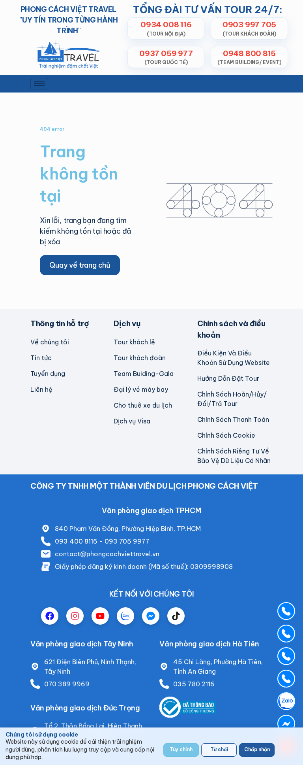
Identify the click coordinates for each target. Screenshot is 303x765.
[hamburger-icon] (39, 83)
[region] (151, 746)
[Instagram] (75, 616)
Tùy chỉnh (181, 749)
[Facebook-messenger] (150, 616)
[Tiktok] (176, 616)
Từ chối (219, 749)
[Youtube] (100, 616)
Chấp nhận (257, 749)
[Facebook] (49, 616)
